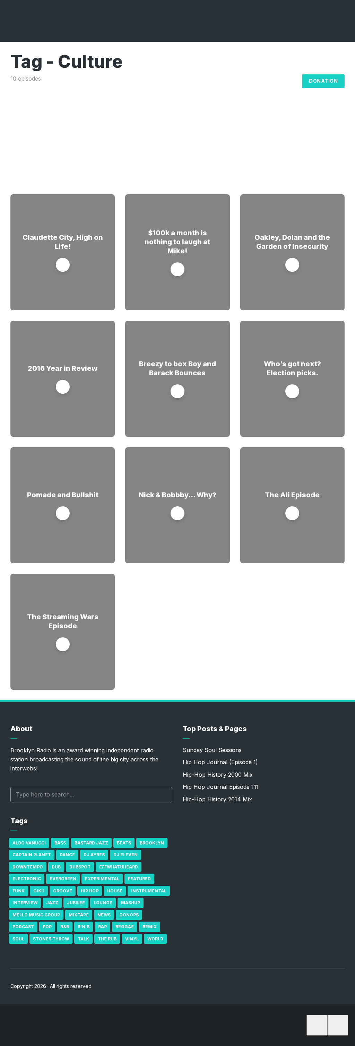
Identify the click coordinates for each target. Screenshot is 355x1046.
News (104, 914)
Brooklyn (152, 842)
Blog (289, 81)
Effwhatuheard (118, 866)
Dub (56, 866)
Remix (149, 926)
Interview (24, 902)
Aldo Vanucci (29, 842)
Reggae (124, 926)
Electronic (26, 878)
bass (60, 842)
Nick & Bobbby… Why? (177, 495)
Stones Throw (51, 938)
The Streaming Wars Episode (62, 621)
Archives (254, 81)
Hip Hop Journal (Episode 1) (220, 762)
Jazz (52, 902)
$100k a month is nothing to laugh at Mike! (177, 242)
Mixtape (79, 914)
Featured (139, 878)
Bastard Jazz (91, 842)
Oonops (129, 914)
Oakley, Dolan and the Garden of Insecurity (292, 242)
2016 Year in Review (62, 368)
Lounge (103, 902)
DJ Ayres (94, 854)
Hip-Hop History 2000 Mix (218, 774)
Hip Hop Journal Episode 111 (221, 786)
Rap (102, 926)
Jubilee (76, 902)
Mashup (130, 902)
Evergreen (63, 878)
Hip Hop (89, 890)
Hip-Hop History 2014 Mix (217, 799)
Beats (124, 842)
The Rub (107, 938)
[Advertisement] (177, 135)
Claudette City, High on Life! (63, 242)
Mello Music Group (36, 914)
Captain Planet (31, 854)
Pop (47, 926)
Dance (67, 854)
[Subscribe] (316, 1025)
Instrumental (148, 890)
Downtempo (27, 866)
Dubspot (79, 866)
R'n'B (83, 926)
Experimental (102, 878)
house (114, 890)
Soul (18, 938)
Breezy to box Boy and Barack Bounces (177, 368)
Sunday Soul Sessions (212, 749)
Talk (83, 938)
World (155, 938)
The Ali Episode (292, 495)
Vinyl (132, 938)
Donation (323, 81)
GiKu (38, 890)
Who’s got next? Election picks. (292, 368)
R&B (64, 926)
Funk (18, 890)
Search (163, 794)
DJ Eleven (125, 854)
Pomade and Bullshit (62, 495)
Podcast (23, 926)
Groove (62, 890)
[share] (337, 1025)
